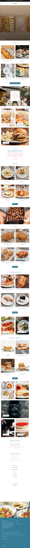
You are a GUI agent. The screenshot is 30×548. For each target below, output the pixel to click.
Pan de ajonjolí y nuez (22, 243)
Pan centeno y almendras (7, 243)
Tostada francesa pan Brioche (22, 199)
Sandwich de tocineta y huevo (22, 355)
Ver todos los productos (15, 83)
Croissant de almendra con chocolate (22, 289)
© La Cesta (3, 545)
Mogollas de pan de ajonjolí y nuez (8, 262)
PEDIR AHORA (6, 123)
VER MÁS (3, 36)
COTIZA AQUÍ (15, 98)
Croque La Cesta (7, 199)
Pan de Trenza (22, 262)
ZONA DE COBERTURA (15, 158)
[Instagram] (2, 529)
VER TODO (26, 220)
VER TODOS (15, 266)
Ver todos (15, 312)
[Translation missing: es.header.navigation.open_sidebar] (1, 3)
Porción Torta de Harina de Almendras (22, 78)
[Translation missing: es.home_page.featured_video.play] (15, 510)
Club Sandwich (7, 355)
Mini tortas (22, 60)
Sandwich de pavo (8, 373)
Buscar (17, 522)
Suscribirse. (5, 539)
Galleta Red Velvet (8, 78)
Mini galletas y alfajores (7, 60)
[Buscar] (26, 3)
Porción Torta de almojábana (8, 289)
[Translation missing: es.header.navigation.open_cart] (28, 3)
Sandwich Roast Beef (22, 373)
